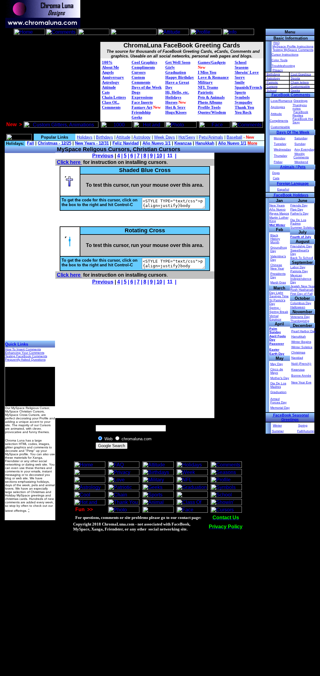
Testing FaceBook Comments (26, 356)
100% (107, 62)
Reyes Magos (279, 213)
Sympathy (243, 102)
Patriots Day (299, 271)
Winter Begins (301, 341)
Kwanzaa (298, 369)
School (241, 62)
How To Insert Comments (23, 349)
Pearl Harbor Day (303, 331)
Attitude (109, 87)
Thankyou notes (299, 106)
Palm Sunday (275, 330)
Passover (276, 343)
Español (283, 189)
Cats (106, 92)
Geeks (137, 117)
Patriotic (205, 92)
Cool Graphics (144, 62)
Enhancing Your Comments (24, 352)
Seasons (241, 67)
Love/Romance (281, 100)
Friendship (141, 112)
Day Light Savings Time (279, 294)
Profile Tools (209, 107)
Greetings (300, 100)
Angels (108, 72)
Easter (274, 349)
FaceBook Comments (290, 95)
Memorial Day (280, 407)
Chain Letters (114, 97)
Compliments (143, 67)
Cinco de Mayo (276, 371)
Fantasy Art (142, 107)
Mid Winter (277, 225)
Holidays (173, 97)
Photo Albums (210, 102)
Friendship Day (301, 246)
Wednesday (282, 149)
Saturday (301, 138)
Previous (102, 155)
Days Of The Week (293, 132)
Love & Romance (213, 77)
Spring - (275, 307)
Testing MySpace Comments (292, 50)
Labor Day (297, 267)
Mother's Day (279, 378)
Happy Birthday (179, 77)
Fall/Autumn (305, 431)
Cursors (139, 72)
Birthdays (273, 74)
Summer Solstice (302, 227)
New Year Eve (301, 382)
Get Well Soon (177, 62)
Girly (170, 67)
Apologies (278, 107)
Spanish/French (248, 87)
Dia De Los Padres (298, 221)
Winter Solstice (301, 347)
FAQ (276, 43)
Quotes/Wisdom (212, 112)
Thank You (244, 107)
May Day (276, 364)
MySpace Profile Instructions (292, 46)
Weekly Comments (301, 155)
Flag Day (296, 209)
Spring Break (278, 311)
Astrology (110, 82)
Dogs (136, 92)
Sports (240, 92)
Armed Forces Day (278, 400)
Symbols (242, 97)
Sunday (300, 144)
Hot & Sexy (175, 107)
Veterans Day (300, 316)
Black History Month (275, 239)
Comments (111, 107)
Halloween (297, 307)
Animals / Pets (293, 167)
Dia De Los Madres (278, 385)
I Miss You (207, 72)
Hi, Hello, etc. (177, 92)
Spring (303, 425)
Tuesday (280, 144)
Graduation (175, 72)
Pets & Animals (211, 97)
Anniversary (113, 77)
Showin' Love (247, 72)
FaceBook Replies (300, 113)
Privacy (277, 70)
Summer (278, 431)
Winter (277, 425)
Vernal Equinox (275, 317)
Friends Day (299, 205)
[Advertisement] (134, 38)
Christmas (298, 352)
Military (205, 82)
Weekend (301, 162)
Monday (279, 138)
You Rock (243, 112)
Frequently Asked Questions (25, 359)
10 (159, 155)
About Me (110, 67)
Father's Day (299, 213)
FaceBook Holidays (290, 195)
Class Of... (110, 102)
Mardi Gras (278, 282)
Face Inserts (142, 102)
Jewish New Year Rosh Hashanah (302, 287)
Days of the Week (147, 87)
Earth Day (276, 353)
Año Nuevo (277, 209)
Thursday (280, 155)
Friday (278, 162)
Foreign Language (293, 183)
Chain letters (300, 82)
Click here (69, 162)
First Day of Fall (301, 293)
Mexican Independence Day (301, 279)
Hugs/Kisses (176, 112)
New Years (277, 205)
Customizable (300, 86)
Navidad (297, 357)
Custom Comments (141, 80)
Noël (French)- (301, 363)
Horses (171, 102)
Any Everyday (304, 149)
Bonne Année (301, 375)
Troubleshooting (283, 65)
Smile (240, 82)
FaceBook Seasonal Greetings (290, 417)
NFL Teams (208, 87)
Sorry (240, 77)
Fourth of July (300, 237)
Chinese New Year (277, 266)
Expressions (142, 97)
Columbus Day (300, 303)
